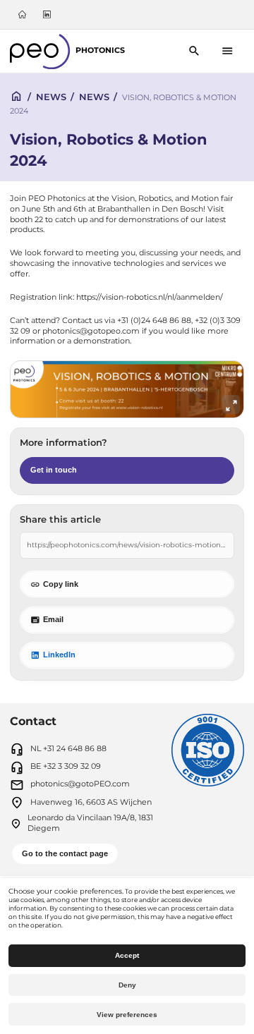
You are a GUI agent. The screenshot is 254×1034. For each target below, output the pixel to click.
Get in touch (53, 470)
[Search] (194, 51)
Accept (127, 955)
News (51, 96)
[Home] (22, 14)
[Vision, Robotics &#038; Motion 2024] (127, 389)
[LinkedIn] (46, 14)
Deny (127, 985)
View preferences (127, 1014)
